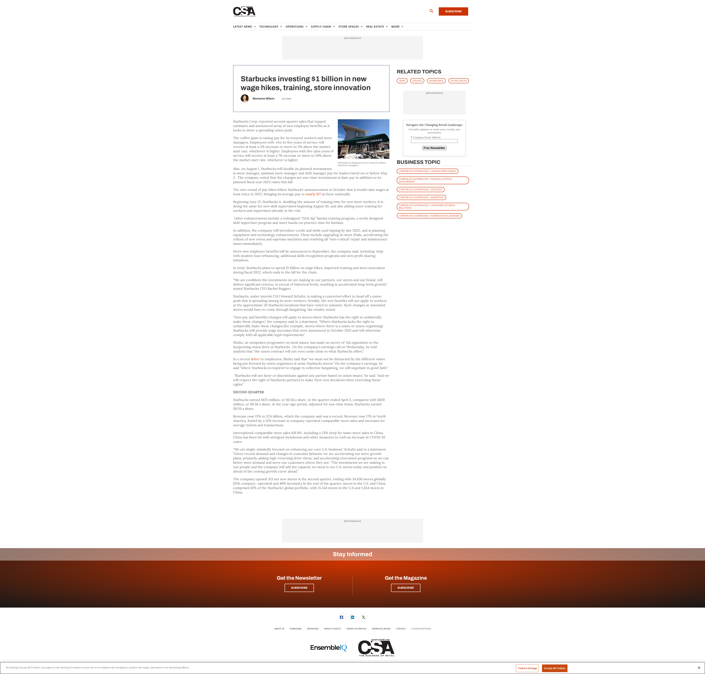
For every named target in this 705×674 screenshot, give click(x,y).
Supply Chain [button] (321, 26)
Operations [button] (295, 26)
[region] (352, 668)
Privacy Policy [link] (332, 628)
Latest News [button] (242, 26)
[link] (341, 617)
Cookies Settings (421, 629)
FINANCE (417, 80)
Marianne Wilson (263, 98)
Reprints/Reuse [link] (381, 628)
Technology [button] (268, 26)
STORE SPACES (459, 80)
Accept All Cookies (554, 668)
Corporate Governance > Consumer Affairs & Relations (427, 206)
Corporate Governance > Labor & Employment (427, 171)
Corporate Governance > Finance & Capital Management (425, 180)
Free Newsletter (434, 148)
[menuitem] (246, 26)
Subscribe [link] (295, 628)
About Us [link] (279, 628)
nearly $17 (313, 194)
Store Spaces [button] (349, 26)
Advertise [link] (313, 628)
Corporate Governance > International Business (429, 215)
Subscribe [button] (299, 587)
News (402, 80)
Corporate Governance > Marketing (421, 197)
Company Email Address (426, 137)
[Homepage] (244, 11)
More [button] (395, 26)
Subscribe (453, 11)
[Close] (699, 668)
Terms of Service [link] (356, 628)
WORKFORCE (436, 80)
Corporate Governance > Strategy (420, 189)
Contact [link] (401, 628)
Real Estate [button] (375, 26)
